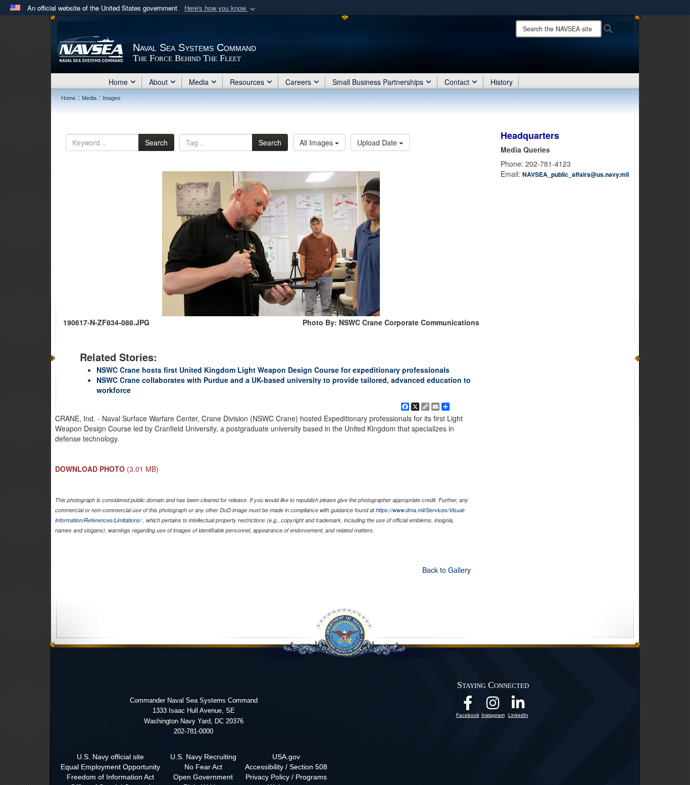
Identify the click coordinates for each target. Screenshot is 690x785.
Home (118, 82)
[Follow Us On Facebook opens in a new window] (467, 706)
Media (199, 82)
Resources (247, 82)
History (501, 82)
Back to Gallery (446, 570)
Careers (298, 82)
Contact (457, 82)
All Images (317, 142)
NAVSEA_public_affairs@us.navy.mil (575, 174)
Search (156, 142)
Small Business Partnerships (377, 82)
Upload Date (378, 142)
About (158, 82)
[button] (220, 8)
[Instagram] (493, 706)
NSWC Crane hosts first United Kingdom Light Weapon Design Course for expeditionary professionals (273, 370)
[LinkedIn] (518, 706)
